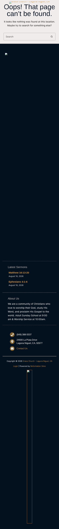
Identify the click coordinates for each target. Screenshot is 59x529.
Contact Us (22, 348)
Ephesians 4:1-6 (18, 281)
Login (15, 366)
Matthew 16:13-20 (19, 272)
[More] (54, 7)
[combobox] (26, 36)
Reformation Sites (38, 366)
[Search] (5, 7)
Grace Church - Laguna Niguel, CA (37, 361)
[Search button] (51, 36)
